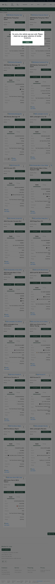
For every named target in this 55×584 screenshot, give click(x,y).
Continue (27, 42)
